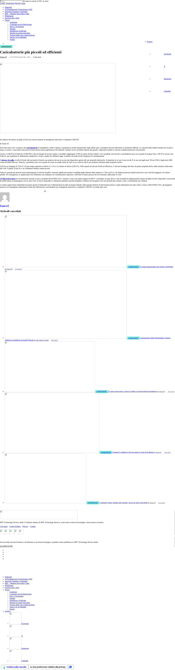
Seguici (7, 611)
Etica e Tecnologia (16, 596)
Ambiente (13, 592)
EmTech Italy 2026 (12, 588)
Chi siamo (4, 526)
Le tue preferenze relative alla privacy (47, 667)
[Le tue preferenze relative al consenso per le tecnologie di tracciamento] (4, 667)
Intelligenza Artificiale (18, 600)
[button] (6, 546)
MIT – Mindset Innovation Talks (17, 583)
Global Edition (15, 526)
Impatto (12, 598)
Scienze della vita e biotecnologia (22, 605)
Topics (7, 590)
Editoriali (8, 577)
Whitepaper (9, 585)
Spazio (12, 609)
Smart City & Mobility (18, 607)
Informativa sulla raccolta (14, 667)
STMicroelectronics (8, 179)
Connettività (6, 46)
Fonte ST (3, 57)
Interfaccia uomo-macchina (20, 603)
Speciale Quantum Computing (16, 581)
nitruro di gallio (8, 160)
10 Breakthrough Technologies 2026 (18, 579)
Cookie (33, 526)
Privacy (25, 526)
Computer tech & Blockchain (21, 594)
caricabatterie (32, 148)
